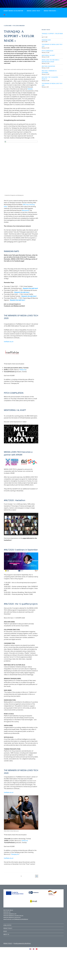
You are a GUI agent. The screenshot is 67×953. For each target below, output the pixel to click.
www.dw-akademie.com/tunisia (12, 917)
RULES (5, 931)
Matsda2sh (25, 210)
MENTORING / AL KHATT (48, 55)
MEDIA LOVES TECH (33, 10)
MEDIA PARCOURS (50, 10)
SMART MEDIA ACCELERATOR (13, 10)
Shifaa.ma (23, 370)
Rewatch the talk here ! (22, 292)
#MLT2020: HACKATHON (48, 66)
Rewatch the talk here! (30, 288)
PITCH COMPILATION (47, 51)
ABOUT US (6, 934)
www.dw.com (7, 912)
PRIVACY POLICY (7, 928)
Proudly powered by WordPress (22, 943)
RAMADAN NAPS (46, 40)
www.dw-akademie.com (9, 914)
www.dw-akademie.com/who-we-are (13, 915)
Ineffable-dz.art (8, 341)
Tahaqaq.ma (15, 854)
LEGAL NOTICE (7, 925)
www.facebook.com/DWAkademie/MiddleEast (15, 919)
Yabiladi (30, 89)
